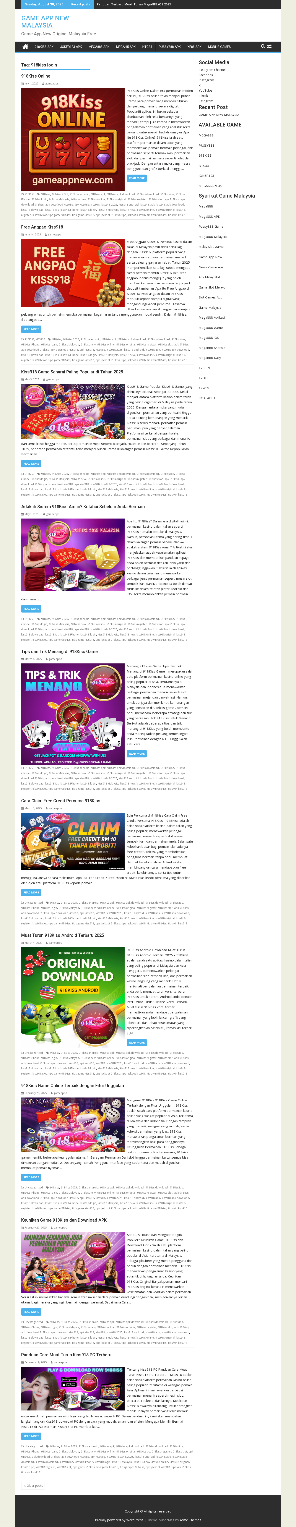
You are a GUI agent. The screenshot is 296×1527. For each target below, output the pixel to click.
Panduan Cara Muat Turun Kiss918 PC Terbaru (66, 1354)
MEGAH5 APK (126, 47)
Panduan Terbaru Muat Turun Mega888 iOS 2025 (134, 4)
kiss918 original (165, 210)
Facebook (206, 75)
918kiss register (137, 199)
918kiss (45, 194)
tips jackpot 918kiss (108, 215)
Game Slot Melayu (212, 287)
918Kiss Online (35, 76)
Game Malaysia (210, 307)
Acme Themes (190, 1520)
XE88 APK (194, 47)
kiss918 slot (40, 215)
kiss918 (95, 204)
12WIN (204, 388)
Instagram (206, 80)
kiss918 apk (147, 204)
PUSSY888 (207, 145)
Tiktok (203, 95)
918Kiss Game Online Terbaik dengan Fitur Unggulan (72, 1085)
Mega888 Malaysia (213, 236)
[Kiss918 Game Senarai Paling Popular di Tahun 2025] (73, 386)
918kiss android (79, 194)
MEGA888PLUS (210, 185)
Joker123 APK (71, 47)
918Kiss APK (44, 47)
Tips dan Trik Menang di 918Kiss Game (59, 651)
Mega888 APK (209, 216)
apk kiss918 (82, 204)
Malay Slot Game (211, 246)
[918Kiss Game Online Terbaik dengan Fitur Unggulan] (73, 1100)
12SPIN (204, 368)
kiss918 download (32, 210)
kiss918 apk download (170, 204)
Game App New (210, 257)
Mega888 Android (212, 347)
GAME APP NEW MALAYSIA (45, 21)
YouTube (205, 90)
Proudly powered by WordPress (119, 1520)
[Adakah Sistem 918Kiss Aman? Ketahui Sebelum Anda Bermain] (73, 521)
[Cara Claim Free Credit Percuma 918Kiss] (73, 815)
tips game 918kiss (59, 215)
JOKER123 (206, 175)
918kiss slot (155, 199)
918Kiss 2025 (60, 194)
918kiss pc (143, 1451)
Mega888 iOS (209, 337)
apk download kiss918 (59, 204)
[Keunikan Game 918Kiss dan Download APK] (73, 1234)
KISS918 (40, 339)
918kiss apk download (121, 194)
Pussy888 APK (170, 47)
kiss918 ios (52, 210)
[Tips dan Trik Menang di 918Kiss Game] (73, 666)
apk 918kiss (171, 199)
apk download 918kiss (35, 350)
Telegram (206, 101)
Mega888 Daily (210, 357)
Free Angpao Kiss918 (42, 227)
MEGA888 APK (99, 47)
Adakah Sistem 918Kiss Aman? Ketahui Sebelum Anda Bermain (83, 506)
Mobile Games (219, 47)
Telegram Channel (212, 69)
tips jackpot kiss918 (134, 215)
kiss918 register (45, 1467)
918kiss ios (167, 194)
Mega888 (206, 206)
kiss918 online (145, 210)
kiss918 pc (27, 1467)
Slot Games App (211, 297)
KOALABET (207, 398)
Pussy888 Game (211, 226)
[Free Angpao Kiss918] (73, 241)
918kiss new (78, 199)
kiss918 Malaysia (108, 210)
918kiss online (96, 199)
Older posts (35, 1485)
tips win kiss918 (177, 215)
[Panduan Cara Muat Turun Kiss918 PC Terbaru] (73, 1369)
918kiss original (116, 199)
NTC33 (147, 47)
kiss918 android (129, 204)
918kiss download (148, 194)
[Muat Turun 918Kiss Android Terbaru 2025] (73, 950)
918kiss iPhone (30, 344)
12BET (204, 378)
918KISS (29, 194)
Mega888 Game (211, 327)
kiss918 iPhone (69, 210)
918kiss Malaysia (59, 199)
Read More (137, 178)
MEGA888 (206, 135)
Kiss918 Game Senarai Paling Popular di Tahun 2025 (72, 371)
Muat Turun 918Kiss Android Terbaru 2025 (62, 935)
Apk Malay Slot (209, 277)
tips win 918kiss (156, 215)
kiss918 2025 (109, 204)
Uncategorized (34, 903)
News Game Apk (211, 267)
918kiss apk (98, 194)
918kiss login (39, 199)
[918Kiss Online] (73, 90)
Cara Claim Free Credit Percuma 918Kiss (60, 800)
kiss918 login (88, 210)
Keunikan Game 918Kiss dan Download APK (64, 1220)
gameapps (52, 83)
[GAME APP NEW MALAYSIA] (25, 46)
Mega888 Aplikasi (212, 317)
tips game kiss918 (83, 215)
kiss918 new (127, 210)
